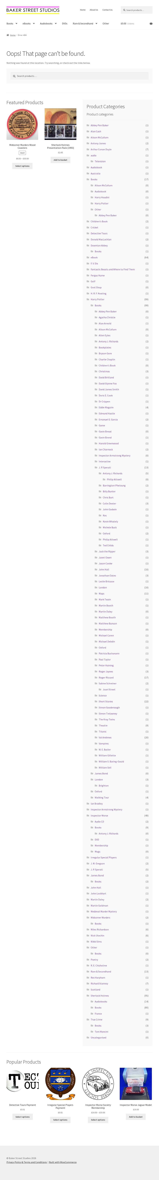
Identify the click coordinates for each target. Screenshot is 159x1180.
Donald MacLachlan (101, 239)
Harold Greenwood (109, 443)
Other (106, 23)
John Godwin (110, 509)
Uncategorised (98, 1037)
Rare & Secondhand (83, 23)
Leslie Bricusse (106, 581)
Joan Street (109, 689)
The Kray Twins (107, 719)
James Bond (101, 773)
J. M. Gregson (98, 863)
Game (102, 425)
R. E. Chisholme (99, 965)
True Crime (96, 1019)
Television (100, 161)
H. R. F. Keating (98, 293)
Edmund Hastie (107, 413)
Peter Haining (106, 665)
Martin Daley (105, 611)
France (98, 1013)
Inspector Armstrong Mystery (114, 455)
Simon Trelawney (108, 713)
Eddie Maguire (106, 407)
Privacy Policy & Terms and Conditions (27, 1162)
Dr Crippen (104, 401)
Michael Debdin (107, 641)
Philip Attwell (114, 479)
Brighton (104, 785)
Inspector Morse (99, 815)
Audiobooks (46, 23)
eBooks (27, 23)
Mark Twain (105, 599)
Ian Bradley (97, 803)
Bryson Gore (105, 353)
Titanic (102, 731)
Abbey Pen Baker (100, 125)
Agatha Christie (107, 317)
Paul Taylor (105, 659)
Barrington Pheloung (114, 485)
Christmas (104, 371)
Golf (93, 281)
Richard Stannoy (99, 983)
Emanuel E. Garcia (108, 419)
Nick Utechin (97, 935)
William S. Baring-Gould (111, 761)
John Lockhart (98, 893)
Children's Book (99, 221)
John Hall (104, 569)
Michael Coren (106, 635)
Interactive (105, 461)
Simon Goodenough (109, 707)
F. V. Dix (94, 263)
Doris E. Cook (106, 395)
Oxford (106, 533)
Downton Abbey (99, 245)
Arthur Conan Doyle (101, 149)
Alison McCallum (99, 137)
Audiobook (96, 167)
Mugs (97, 851)
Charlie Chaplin (107, 359)
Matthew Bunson (108, 623)
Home (83, 9)
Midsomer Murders (100, 917)
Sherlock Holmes (100, 995)
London (103, 587)
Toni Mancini (101, 1031)
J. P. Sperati (105, 467)
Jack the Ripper (107, 551)
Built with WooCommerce (63, 1162)
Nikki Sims (96, 941)
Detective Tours (99, 233)
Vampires (104, 743)
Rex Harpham (98, 977)
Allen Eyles (104, 335)
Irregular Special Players (104, 857)
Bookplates (105, 347)
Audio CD (99, 821)
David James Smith (109, 389)
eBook (94, 257)
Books (10, 23)
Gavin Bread (105, 431)
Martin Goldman (99, 905)
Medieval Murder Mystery (104, 911)
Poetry (94, 959)
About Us (94, 9)
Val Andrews (105, 737)
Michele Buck (110, 527)
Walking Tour (102, 797)
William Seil (105, 767)
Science (103, 695)
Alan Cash (96, 131)
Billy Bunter (109, 491)
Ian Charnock (106, 449)
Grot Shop (96, 287)
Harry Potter (101, 203)
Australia (95, 173)
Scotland (95, 989)
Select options (22, 166)
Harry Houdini (102, 197)
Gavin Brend (105, 437)
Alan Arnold (105, 323)
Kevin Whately (110, 521)
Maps (101, 593)
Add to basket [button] (60, 160)
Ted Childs (108, 545)
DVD (97, 839)
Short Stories (106, 701)
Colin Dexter (109, 503)
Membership (105, 629)
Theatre (103, 725)
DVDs (64, 23)
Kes (105, 515)
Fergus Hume (98, 275)
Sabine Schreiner (107, 683)
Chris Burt (108, 497)
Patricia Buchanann (109, 653)
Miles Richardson (100, 929)
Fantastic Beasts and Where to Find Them (113, 269)
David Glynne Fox (108, 383)
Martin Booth (106, 605)
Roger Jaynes (106, 671)
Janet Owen (105, 557)
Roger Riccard (106, 677)
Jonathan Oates (107, 575)
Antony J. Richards (108, 341)
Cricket (94, 227)
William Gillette (107, 755)
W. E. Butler (105, 749)
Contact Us (107, 9)
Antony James (98, 143)
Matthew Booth (107, 617)
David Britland (106, 377)
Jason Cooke (105, 563)
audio (93, 155)
